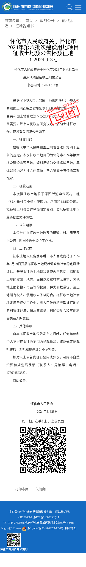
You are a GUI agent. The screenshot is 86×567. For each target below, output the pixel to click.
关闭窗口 (42, 489)
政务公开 (47, 21)
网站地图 (70, 528)
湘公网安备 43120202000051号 (45, 528)
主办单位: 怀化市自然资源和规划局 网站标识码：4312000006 (39, 514)
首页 (29, 21)
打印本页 (21, 489)
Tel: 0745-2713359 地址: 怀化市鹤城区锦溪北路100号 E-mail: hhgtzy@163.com (38, 525)
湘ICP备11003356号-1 (46, 517)
